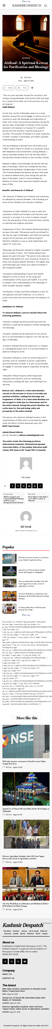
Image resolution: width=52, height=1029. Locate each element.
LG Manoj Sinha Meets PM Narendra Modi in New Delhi (32, 608)
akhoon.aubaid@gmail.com (31, 435)
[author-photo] (4, 767)
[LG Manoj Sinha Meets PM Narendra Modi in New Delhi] (9, 609)
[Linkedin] (29, 485)
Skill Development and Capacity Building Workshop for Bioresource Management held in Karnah (14, 499)
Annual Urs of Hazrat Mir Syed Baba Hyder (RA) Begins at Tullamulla (32, 571)
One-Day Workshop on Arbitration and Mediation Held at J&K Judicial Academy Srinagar (34, 596)
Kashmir (5, 1003)
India (4, 994)
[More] (32, 87)
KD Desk (27, 77)
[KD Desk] (26, 517)
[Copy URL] (40, 485)
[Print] (34, 485)
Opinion (26, 58)
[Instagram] (11, 961)
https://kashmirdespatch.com (26, 531)
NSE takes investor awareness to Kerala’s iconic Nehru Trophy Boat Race (24, 762)
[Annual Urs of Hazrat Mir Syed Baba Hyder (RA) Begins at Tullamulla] (9, 571)
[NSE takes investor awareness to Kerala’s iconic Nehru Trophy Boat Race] (9, 559)
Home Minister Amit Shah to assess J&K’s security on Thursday (38, 499)
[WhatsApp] (23, 485)
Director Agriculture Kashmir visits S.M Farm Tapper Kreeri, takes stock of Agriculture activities (33, 583)
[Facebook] (12, 485)
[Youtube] (24, 961)
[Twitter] (18, 485)
